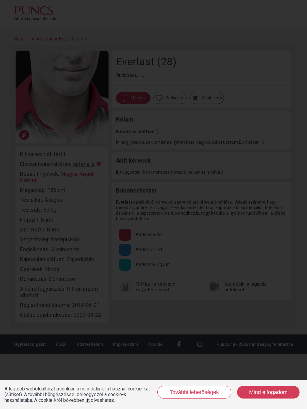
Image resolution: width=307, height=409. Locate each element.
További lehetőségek (194, 392)
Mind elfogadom (268, 392)
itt (87, 400)
